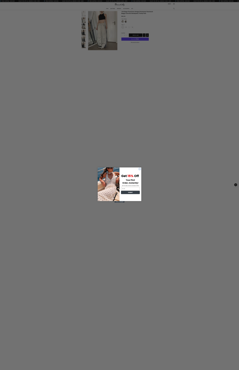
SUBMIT (130, 192)
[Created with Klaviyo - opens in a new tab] (119, 202)
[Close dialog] (140, 169)
